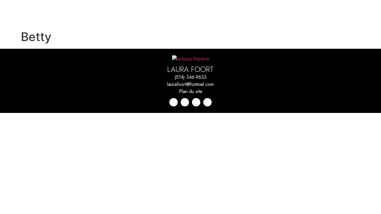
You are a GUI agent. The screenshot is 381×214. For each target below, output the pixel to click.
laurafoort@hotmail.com (190, 84)
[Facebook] (196, 102)
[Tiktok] (207, 102)
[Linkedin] (173, 102)
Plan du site (190, 91)
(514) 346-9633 (190, 77)
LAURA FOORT (190, 69)
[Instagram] (185, 102)
